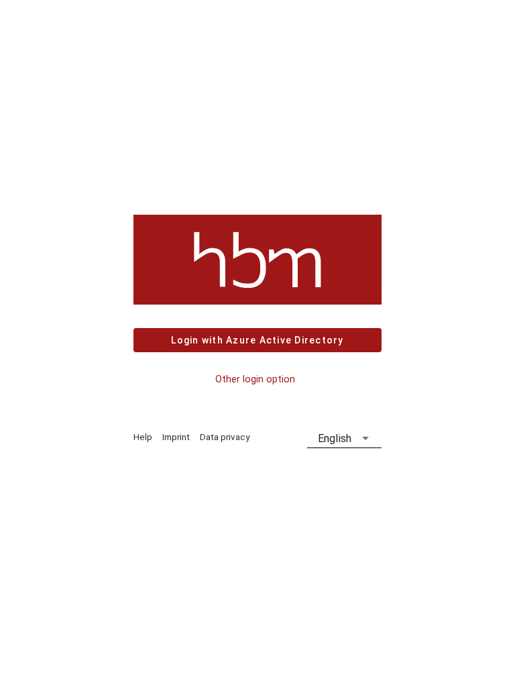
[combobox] (344, 438)
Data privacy (224, 436)
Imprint (176, 436)
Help (142, 436)
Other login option (255, 379)
